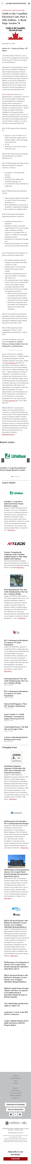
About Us (15, 1076)
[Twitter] (15, 1114)
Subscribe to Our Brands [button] (15, 1104)
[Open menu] (29, 3)
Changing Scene (9, 747)
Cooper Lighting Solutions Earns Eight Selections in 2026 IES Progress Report (16, 1023)
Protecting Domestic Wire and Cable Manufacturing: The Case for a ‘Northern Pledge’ (16, 591)
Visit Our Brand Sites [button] (15, 1109)
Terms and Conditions (15, 1093)
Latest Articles (6, 10)
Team (15, 1080)
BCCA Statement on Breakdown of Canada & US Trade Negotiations (16, 642)
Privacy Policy (15, 1090)
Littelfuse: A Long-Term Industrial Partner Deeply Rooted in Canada (13, 469)
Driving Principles (15, 1078)
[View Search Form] (2, 3)
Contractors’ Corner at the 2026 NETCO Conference (16, 1013)
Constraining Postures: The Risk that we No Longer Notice (16, 728)
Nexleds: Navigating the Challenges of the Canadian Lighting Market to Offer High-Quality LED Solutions (15, 555)
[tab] (13, 476)
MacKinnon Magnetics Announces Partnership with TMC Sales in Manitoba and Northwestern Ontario (14, 769)
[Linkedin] (20, 1114)
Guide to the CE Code (18, 10)
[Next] (28, 460)
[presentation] (15, 456)
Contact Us (15, 1098)
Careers (15, 1083)
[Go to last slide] (2, 460)
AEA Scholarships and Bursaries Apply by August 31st (16, 1004)
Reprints (15, 1088)
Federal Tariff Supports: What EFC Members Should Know (15, 705)
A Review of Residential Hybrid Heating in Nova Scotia (15, 738)
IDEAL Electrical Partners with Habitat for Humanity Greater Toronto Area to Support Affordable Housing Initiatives (16, 923)
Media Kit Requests (15, 1095)
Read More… (11, 530)
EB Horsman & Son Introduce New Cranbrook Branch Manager (16, 822)
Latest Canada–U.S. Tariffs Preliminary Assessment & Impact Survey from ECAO (14, 716)
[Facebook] (11, 1114)
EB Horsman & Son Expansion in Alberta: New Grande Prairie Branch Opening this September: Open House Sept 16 (16, 873)
